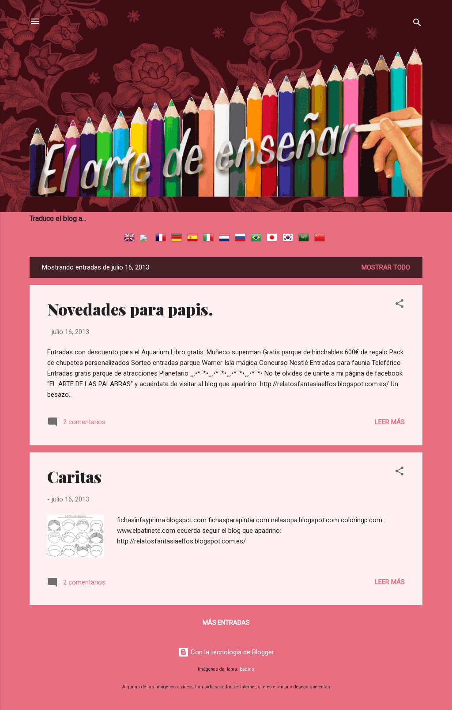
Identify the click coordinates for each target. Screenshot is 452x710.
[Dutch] (226, 239)
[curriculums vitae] (147, 239)
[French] (162, 239)
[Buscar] (417, 24)
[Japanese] (274, 239)
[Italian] (210, 239)
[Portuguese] (258, 239)
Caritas (74, 476)
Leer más (390, 422)
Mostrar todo (386, 267)
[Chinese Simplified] (321, 239)
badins (247, 669)
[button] (399, 305)
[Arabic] (305, 239)
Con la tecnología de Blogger (231, 652)
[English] (131, 239)
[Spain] (194, 239)
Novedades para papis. (130, 308)
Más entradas (226, 622)
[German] (178, 239)
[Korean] (289, 239)
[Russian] (242, 239)
